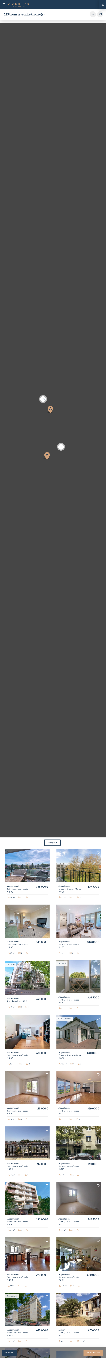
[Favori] (47, 853)
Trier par (51, 843)
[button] (43, 399)
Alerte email (94, 1353)
